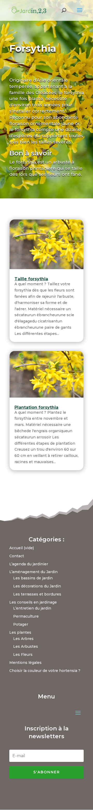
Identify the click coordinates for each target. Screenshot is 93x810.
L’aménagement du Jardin (33, 571)
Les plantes (20, 632)
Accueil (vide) (21, 548)
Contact (16, 556)
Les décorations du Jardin (37, 586)
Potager (20, 624)
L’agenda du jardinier (28, 564)
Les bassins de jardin (33, 578)
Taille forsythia (31, 278)
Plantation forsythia (36, 407)
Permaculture (26, 616)
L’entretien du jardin (32, 608)
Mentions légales (25, 662)
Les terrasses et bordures (37, 594)
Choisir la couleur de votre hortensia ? (44, 670)
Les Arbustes (25, 646)
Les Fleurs (23, 654)
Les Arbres (23, 638)
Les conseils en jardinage (33, 602)
